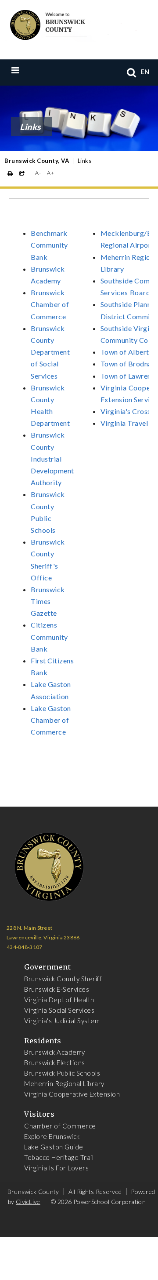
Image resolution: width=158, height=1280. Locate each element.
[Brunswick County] (72, 23)
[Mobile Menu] (33, 70)
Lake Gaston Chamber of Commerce (51, 720)
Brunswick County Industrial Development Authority (52, 458)
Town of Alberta (127, 352)
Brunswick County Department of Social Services (50, 352)
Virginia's (117, 411)
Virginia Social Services (59, 1010)
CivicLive (28, 1201)
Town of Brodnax (128, 363)
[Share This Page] (22, 173)
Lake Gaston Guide (53, 1147)
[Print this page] (10, 173)
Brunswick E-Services (56, 989)
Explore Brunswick (52, 1136)
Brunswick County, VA (36, 160)
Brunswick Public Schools (62, 1073)
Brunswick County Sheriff (63, 979)
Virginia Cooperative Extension (72, 1094)
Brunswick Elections (54, 1062)
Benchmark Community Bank (49, 245)
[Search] (131, 72)
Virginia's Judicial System (62, 1021)
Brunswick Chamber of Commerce (50, 304)
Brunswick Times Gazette (48, 601)
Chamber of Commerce (60, 1126)
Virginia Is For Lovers (56, 1168)
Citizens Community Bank (49, 636)
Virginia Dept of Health (59, 1000)
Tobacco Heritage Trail (58, 1157)
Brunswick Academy (54, 1052)
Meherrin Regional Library (64, 1083)
